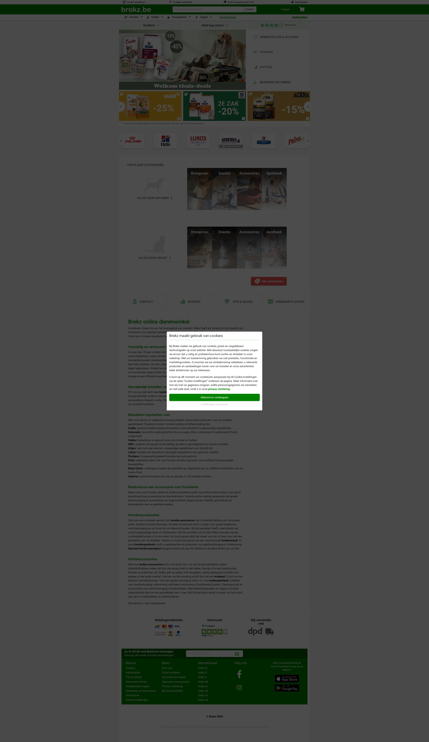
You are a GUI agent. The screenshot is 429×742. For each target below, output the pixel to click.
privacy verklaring (219, 389)
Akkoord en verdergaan (214, 397)
